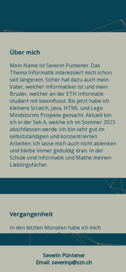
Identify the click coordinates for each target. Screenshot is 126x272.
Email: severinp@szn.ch (64, 262)
